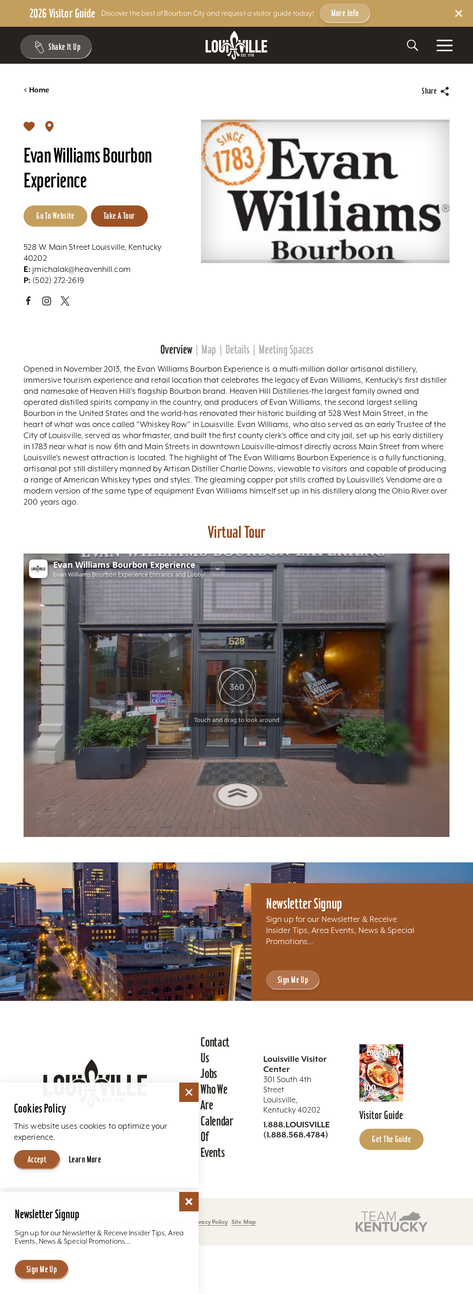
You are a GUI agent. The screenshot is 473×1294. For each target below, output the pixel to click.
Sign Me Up (293, 980)
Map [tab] (208, 349)
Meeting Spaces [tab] (286, 349)
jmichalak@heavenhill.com (77, 269)
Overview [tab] (176, 349)
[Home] (236, 45)
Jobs (208, 1073)
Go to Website (55, 216)
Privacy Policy (209, 1221)
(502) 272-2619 (54, 280)
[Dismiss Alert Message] (458, 13)
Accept (37, 1159)
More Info (345, 13)
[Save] (29, 126)
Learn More (85, 1159)
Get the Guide (391, 1139)
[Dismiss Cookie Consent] (189, 1092)
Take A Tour (119, 216)
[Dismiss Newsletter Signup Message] (189, 1201)
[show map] (49, 126)
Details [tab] (237, 349)
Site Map (243, 1221)
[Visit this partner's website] (392, 1221)
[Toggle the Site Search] (412, 45)
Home (36, 90)
